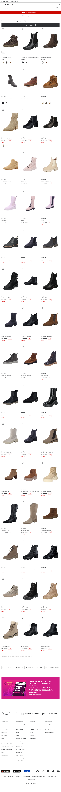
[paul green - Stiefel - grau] (50, 203)
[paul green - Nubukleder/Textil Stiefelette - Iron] (50, 242)
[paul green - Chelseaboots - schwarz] (30, 281)
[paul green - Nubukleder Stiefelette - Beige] (50, 164)
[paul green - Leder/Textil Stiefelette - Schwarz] (30, 242)
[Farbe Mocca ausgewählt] (7, 62)
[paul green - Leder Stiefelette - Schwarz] (30, 397)
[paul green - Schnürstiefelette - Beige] (10, 591)
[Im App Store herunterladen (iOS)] (17, 771)
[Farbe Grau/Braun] (3, 62)
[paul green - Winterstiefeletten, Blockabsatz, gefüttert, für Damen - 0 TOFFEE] (30, 474)
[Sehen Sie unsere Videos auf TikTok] (53, 771)
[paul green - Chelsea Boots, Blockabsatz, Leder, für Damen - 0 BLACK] (30, 41)
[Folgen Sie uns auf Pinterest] (58, 771)
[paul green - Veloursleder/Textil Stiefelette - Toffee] (50, 319)
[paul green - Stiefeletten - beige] (30, 164)
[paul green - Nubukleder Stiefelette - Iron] (10, 358)
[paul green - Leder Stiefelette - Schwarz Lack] (50, 397)
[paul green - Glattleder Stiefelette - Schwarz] (30, 122)
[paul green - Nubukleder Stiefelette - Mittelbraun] (50, 591)
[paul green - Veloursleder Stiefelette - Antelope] (10, 629)
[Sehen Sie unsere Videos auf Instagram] (42, 771)
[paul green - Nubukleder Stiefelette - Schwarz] (30, 591)
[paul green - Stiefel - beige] (30, 203)
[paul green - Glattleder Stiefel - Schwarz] (10, 513)
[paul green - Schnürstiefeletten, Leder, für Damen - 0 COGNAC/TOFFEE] (30, 81)
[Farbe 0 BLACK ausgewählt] (23, 62)
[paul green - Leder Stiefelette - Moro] (50, 358)
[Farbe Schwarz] (26, 62)
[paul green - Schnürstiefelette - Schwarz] (30, 629)
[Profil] (53, 4)
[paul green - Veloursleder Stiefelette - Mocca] (50, 41)
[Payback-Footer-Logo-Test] (27, 771)
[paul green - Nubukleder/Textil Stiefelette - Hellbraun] (50, 436)
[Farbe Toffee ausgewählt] (50, 103)
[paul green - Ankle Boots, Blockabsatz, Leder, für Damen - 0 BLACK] (10, 81)
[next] (37, 663)
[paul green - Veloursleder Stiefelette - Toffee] (30, 358)
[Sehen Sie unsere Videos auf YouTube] (47, 771)
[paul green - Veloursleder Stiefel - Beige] (30, 513)
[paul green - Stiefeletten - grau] (10, 203)
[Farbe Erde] (7, 146)
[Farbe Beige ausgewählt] (3, 146)
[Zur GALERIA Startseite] (8, 5)
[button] (10, 1)
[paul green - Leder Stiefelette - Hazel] (10, 474)
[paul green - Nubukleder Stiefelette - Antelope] (10, 552)
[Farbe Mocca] (46, 103)
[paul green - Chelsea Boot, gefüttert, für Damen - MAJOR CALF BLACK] (10, 242)
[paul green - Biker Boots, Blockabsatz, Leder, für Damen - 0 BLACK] (30, 552)
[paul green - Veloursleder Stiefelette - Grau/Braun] (10, 41)
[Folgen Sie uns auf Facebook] (37, 771)
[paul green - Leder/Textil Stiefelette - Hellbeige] (10, 436)
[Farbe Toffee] (10, 62)
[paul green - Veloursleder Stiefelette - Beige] (10, 122)
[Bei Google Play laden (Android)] (5, 771)
